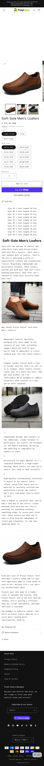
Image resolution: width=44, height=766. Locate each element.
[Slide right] (41, 110)
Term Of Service (11, 679)
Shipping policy (23, 762)
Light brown (9, 134)
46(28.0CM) (24, 162)
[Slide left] (2, 110)
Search (7, 674)
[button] (4, 10)
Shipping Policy (11, 669)
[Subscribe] (34, 710)
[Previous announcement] (4, 3)
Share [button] (6, 639)
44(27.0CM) (24, 157)
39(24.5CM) (8, 147)
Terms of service (30, 759)
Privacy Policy (10, 659)
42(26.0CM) (24, 152)
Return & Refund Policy (14, 664)
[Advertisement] (22, 36)
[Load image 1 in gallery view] (10, 109)
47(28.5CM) (8, 167)
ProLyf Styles (18, 756)
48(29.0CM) (24, 167)
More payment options (22, 195)
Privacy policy (15, 759)
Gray (22, 134)
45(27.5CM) (8, 162)
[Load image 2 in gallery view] (22, 109)
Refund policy (32, 756)
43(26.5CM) (8, 157)
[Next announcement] (40, 3)
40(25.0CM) (24, 147)
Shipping (4, 126)
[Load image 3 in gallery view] (33, 109)
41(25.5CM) (8, 152)
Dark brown (8, 139)
